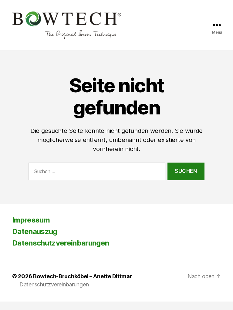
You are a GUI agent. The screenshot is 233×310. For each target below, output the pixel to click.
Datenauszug (34, 231)
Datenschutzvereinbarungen (60, 243)
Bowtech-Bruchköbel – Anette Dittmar (82, 276)
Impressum (31, 220)
